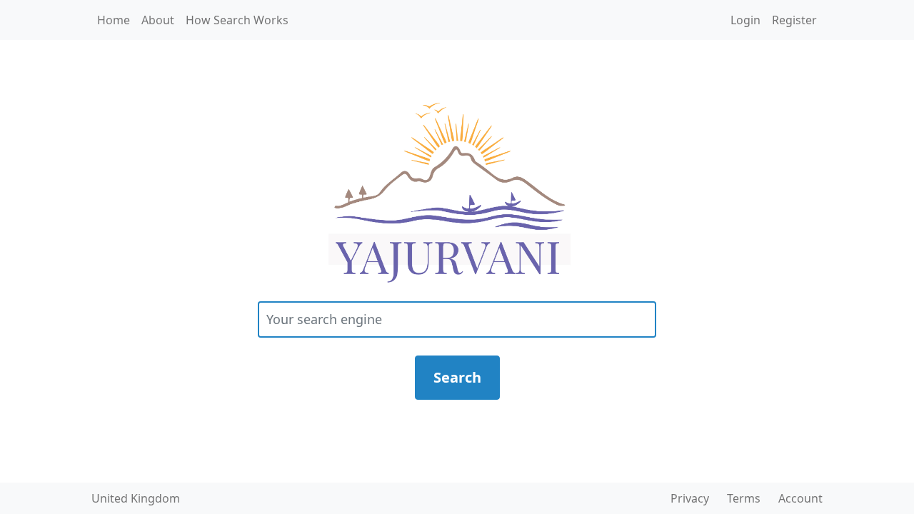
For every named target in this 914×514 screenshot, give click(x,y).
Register (794, 20)
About (157, 20)
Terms (743, 498)
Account (800, 498)
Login (745, 20)
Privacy (690, 498)
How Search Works (237, 20)
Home (113, 20)
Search (457, 377)
